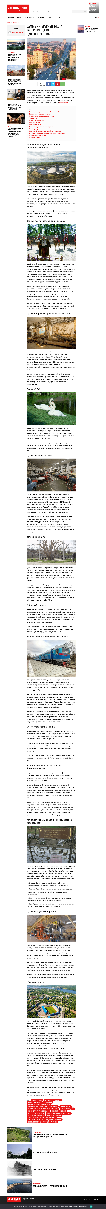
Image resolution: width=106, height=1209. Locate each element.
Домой (8, 22)
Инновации (11, 52)
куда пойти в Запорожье (59, 1111)
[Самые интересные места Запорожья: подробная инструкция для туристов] (19, 1134)
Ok (91, 1206)
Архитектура (92, 3)
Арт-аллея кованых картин (52, 1100)
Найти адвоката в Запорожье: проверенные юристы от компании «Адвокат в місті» (15, 106)
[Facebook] (48, 84)
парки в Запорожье (33, 1118)
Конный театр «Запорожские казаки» (40, 114)
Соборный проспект (35, 125)
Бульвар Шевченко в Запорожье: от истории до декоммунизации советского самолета (93, 9)
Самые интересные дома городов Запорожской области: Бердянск (91, 30)
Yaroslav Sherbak (17, 33)
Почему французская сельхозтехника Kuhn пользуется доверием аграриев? (14, 82)
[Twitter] (53, 84)
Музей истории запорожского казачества (41, 116)
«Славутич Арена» (34, 137)
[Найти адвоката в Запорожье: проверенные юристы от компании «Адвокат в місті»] (16, 94)
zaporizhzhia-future (65, 103)
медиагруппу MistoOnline (28, 1202)
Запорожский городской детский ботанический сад (45, 131)
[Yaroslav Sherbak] (10, 32)
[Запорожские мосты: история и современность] (19, 1185)
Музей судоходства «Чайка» (38, 129)
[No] (104, 1206)
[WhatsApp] (62, 84)
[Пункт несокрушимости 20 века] (19, 1168)
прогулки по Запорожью (48, 1118)
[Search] (85, 11)
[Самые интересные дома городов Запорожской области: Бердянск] (81, 29)
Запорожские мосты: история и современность (50, 1186)
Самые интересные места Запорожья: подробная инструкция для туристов (50, 1135)
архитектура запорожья (34, 1102)
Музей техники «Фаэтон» (36, 120)
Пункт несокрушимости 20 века (44, 1169)
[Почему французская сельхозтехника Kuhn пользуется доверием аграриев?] (16, 70)
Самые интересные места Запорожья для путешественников (44, 1120)
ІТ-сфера (35, 1150)
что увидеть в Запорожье (49, 1122)
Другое (10, 102)
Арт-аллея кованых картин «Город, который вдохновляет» (47, 133)
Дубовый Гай (33, 118)
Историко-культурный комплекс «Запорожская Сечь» (45, 112)
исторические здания (67, 1109)
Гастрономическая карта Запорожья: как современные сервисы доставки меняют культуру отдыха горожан (15, 132)
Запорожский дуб (34, 122)
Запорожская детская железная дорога (41, 127)
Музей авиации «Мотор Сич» (37, 135)
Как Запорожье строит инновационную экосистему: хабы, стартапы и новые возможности (14, 57)
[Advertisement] (89, 46)
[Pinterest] (57, 84)
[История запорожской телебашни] (19, 1151)
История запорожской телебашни (45, 1152)
